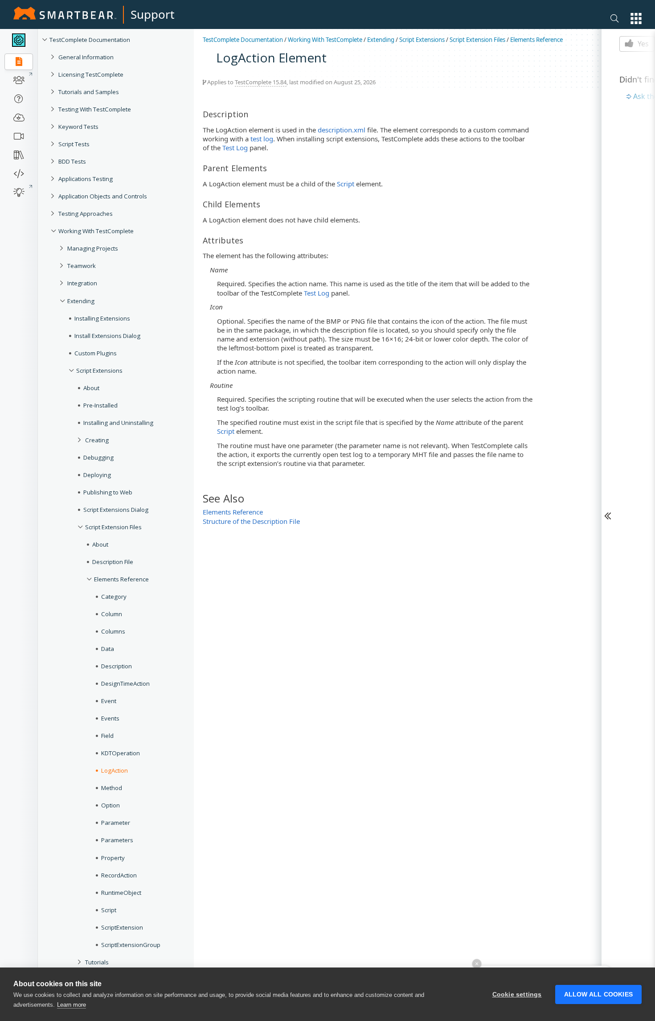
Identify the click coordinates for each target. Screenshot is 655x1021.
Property (113, 858)
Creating (97, 440)
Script (108, 910)
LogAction (114, 770)
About (91, 388)
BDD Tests (72, 161)
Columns (113, 631)
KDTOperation (120, 753)
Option (110, 805)
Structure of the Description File (251, 521)
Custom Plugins (95, 353)
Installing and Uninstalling (118, 423)
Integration (82, 283)
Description (116, 666)
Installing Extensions (102, 318)
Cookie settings (517, 994)
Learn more (71, 1004)
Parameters (117, 840)
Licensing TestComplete (90, 74)
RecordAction (119, 875)
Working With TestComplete (96, 231)
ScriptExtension (122, 927)
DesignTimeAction (125, 683)
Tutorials (97, 962)
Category (114, 597)
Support (152, 14)
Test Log (235, 147)
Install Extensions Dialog (107, 336)
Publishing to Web (107, 492)
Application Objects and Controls (102, 196)
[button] (636, 18)
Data (107, 649)
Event (108, 701)
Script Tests (74, 144)
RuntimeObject (121, 893)
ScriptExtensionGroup (130, 945)
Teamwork (81, 266)
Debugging (98, 457)
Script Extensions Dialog (115, 510)
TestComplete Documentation (89, 40)
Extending (80, 301)
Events (110, 718)
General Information (86, 57)
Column (111, 614)
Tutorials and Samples (88, 92)
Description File (112, 562)
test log (261, 138)
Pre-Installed (100, 405)
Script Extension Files (113, 527)
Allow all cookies (598, 994)
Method (111, 788)
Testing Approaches (85, 214)
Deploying (97, 475)
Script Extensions (99, 370)
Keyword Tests (78, 127)
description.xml (341, 129)
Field (107, 736)
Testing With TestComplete (94, 109)
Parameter (115, 823)
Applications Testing (85, 179)
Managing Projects (92, 248)
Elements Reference (121, 579)
